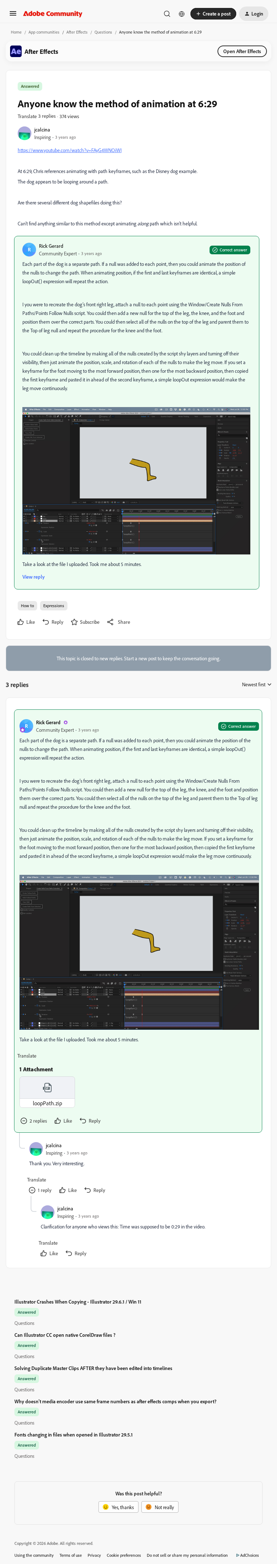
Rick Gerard (51, 246)
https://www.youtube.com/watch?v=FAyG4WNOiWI (70, 150)
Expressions (53, 605)
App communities (44, 32)
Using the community (34, 1555)
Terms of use (71, 1555)
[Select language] (182, 14)
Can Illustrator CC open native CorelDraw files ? (64, 1335)
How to (27, 605)
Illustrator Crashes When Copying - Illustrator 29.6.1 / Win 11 (77, 1302)
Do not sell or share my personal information (187, 1555)
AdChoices (249, 1555)
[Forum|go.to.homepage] (53, 14)
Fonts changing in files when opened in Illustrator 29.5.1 (73, 1434)
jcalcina (42, 129)
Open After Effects (242, 51)
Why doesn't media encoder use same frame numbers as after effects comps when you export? (115, 1401)
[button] (13, 16)
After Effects (77, 32)
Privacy (94, 1555)
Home (16, 32)
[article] (138, 921)
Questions (103, 32)
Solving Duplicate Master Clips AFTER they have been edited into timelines (93, 1368)
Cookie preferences (124, 1555)
